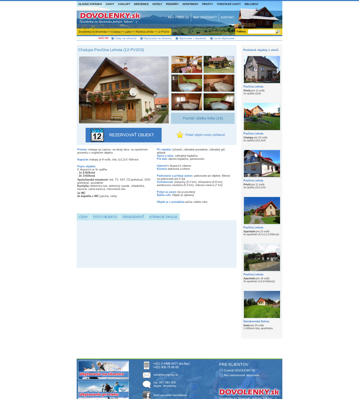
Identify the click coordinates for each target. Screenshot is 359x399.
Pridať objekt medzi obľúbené (205, 135)
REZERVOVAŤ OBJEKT (131, 135)
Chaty (110, 4)
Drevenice (141, 4)
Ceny (83, 217)
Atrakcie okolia (163, 217)
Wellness (251, 4)
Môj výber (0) (178, 17)
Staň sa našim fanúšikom (170, 395)
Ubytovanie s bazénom (192, 38)
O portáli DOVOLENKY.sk (239, 370)
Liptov (128, 31)
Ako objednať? (205, 17)
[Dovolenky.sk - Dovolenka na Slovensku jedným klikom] (110, 17)
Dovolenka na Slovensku (93, 31)
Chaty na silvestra (125, 38)
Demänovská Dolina (256, 321)
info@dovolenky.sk (166, 374)
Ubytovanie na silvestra (157, 38)
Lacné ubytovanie (224, 38)
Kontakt (227, 17)
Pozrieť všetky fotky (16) (203, 118)
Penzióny (172, 4)
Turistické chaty (229, 4)
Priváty (207, 4)
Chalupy (124, 4)
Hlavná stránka (90, 4)
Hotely (157, 4)
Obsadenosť (133, 217)
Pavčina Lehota (145, 31)
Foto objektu (105, 217)
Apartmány (190, 4)
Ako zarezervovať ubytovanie (241, 375)
